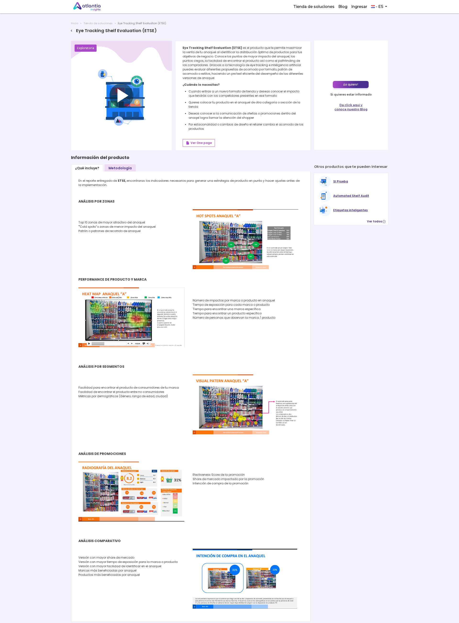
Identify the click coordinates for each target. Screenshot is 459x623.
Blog (342, 6)
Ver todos (376, 221)
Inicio (74, 23)
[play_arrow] (79, 47)
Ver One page (199, 143)
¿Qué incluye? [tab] (87, 168)
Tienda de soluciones (313, 6)
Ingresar (359, 6)
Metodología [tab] (120, 168)
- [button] (379, 6)
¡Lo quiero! (350, 84)
